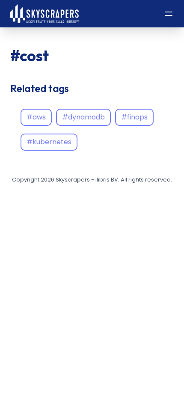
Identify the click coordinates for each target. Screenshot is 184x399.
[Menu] (168, 13)
